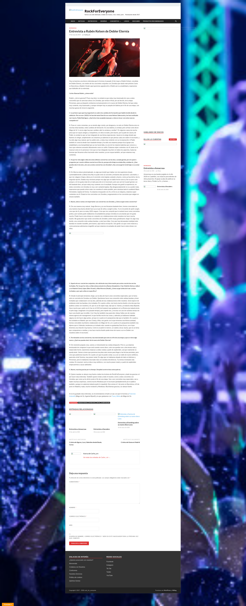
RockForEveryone (99, 11)
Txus (114, 396)
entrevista (92, 402)
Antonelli (72, 396)
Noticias (81, 21)
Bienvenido (73, 563)
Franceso (132, 394)
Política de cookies (75, 577)
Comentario (74, 482)
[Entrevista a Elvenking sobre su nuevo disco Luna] (129, 417)
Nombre (72, 507)
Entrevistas (92, 21)
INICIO (73, 21)
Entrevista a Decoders (102, 429)
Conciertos (114, 21)
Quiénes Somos (74, 581)
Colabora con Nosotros (77, 567)
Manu (159, 171)
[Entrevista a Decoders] (105, 420)
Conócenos (73, 570)
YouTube (109, 575)
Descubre (136, 21)
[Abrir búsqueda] (175, 21)
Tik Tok (108, 568)
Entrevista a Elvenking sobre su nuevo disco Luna (128, 424)
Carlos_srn (87, 34)
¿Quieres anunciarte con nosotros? (81, 560)
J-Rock (126, 21)
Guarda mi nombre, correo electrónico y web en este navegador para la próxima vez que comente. (103, 537)
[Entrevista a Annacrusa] (80, 420)
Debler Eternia (83, 402)
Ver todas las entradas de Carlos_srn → (96, 457)
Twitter (108, 572)
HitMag (174, 590)
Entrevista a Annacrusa (77, 429)
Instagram (109, 565)
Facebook (109, 561)
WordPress (167, 590)
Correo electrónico (78, 516)
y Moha (118, 396)
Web (70, 525)
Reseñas (103, 21)
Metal (98, 402)
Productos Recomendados (153, 21)
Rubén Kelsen (105, 402)
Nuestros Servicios (75, 574)
